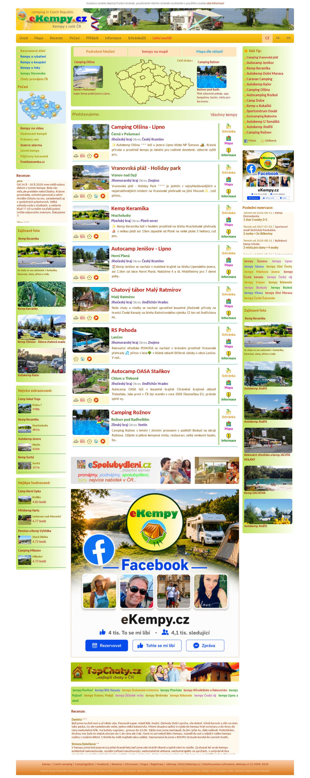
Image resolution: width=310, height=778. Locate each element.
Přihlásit (92, 38)
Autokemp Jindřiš (260, 127)
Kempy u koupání (33, 62)
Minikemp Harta (28, 510)
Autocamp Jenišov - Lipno (141, 249)
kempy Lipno (282, 261)
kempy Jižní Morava (278, 293)
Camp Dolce (255, 101)
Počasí (75, 38)
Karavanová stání (32, 51)
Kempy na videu (32, 128)
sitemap (171, 764)
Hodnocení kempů (33, 134)
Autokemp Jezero (29, 439)
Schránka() (137, 38)
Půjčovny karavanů (34, 156)
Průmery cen (29, 139)
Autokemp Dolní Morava (265, 74)
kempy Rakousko (261, 771)
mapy (196, 771)
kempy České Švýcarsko (259, 298)
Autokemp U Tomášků (263, 122)
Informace (113, 38)
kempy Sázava (254, 266)
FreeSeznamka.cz (32, 162)
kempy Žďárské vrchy (130, 695)
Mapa (38, 38)
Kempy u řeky (30, 68)
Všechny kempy (224, 115)
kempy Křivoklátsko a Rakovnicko (205, 690)
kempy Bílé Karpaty (107, 690)
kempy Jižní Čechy (279, 266)
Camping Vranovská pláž (262, 57)
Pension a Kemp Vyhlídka (34, 531)
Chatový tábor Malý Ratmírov (146, 290)
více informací (215, 3)
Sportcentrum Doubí (262, 111)
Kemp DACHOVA (255, 493)
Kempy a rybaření (33, 56)
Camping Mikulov (29, 550)
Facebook (103, 764)
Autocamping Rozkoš (262, 95)
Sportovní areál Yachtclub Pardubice (265, 243)
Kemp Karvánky (28, 309)
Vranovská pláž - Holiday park (146, 168)
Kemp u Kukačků (259, 106)
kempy (46, 764)
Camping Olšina (258, 90)
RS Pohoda (123, 330)
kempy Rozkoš (281, 288)
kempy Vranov (254, 282)
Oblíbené (270, 140)
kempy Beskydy (255, 288)
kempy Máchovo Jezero (262, 272)
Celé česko (184, 60)
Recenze (56, 38)
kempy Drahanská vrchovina (140, 690)
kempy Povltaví (83, 690)
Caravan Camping (259, 79)
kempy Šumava (255, 261)
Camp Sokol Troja (29, 399)
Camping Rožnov (259, 132)
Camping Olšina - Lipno (138, 127)
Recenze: (23, 176)
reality (109, 771)
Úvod (23, 38)
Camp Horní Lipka (29, 491)
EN (289, 38)
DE (278, 38)
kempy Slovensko (33, 73)
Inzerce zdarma (31, 145)
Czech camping (63, 764)
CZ (267, 38)
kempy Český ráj (279, 277)
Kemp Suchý (26, 457)
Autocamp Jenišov (260, 63)
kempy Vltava (253, 293)
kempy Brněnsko (157, 695)
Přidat (252, 140)
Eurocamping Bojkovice (262, 116)
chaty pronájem (219, 771)
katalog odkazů (178, 771)
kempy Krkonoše (280, 282)
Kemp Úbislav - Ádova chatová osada (41, 342)
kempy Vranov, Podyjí (98, 695)
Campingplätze (84, 764)
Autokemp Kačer (28, 375)
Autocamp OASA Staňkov (140, 372)
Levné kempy (29, 151)
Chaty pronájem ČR (34, 79)
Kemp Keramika (28, 239)
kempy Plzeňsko (171, 690)
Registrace (157, 764)
